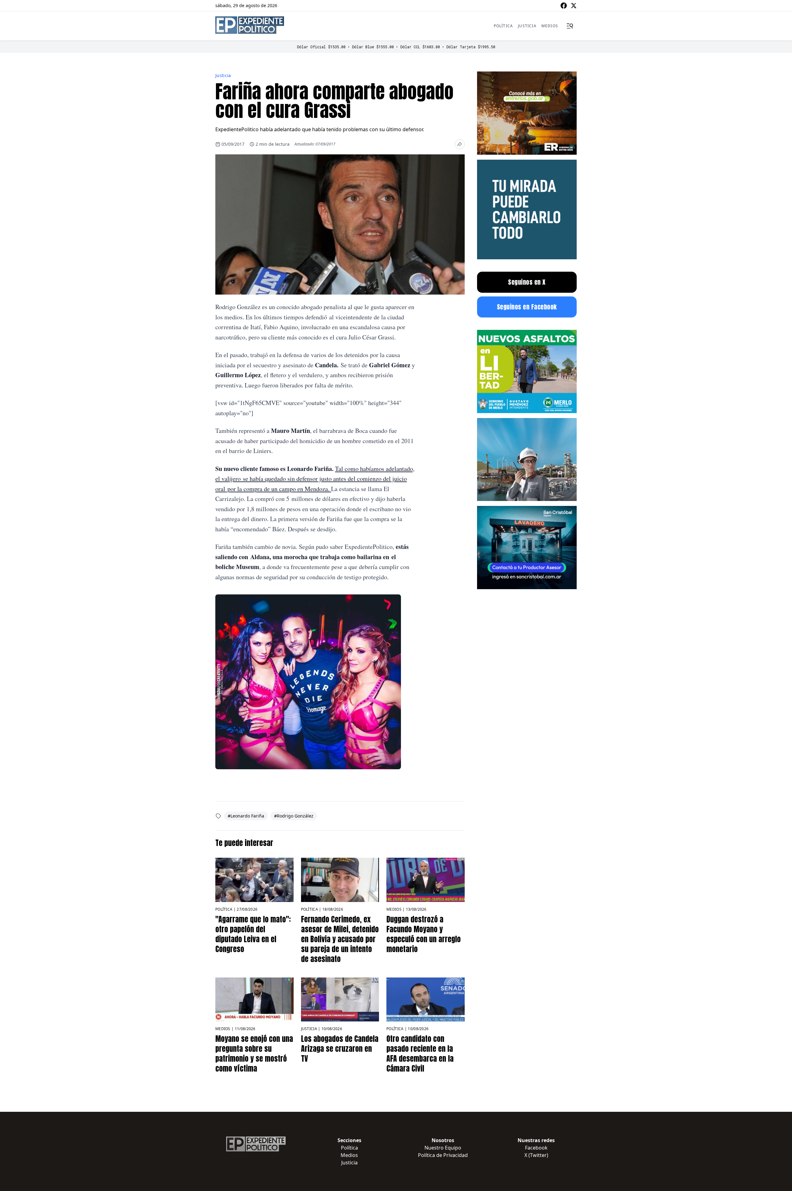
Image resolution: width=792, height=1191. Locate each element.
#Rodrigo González (293, 816)
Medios (549, 25)
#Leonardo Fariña (246, 816)
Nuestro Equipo (442, 1147)
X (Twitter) (536, 1155)
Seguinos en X (527, 282)
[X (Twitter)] (573, 5)
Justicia (527, 25)
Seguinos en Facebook (527, 307)
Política (503, 25)
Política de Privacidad (443, 1155)
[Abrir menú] (570, 26)
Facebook (536, 1147)
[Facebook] (564, 5)
